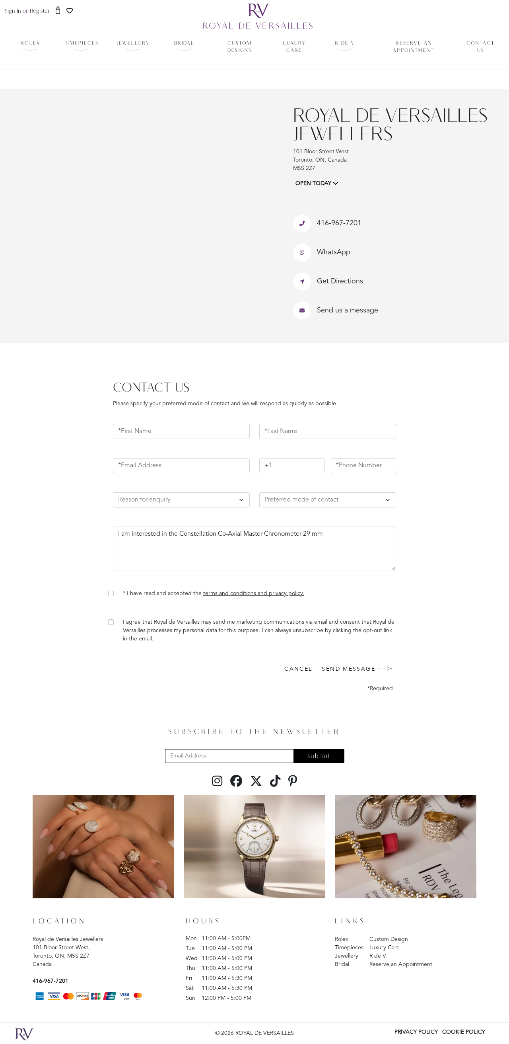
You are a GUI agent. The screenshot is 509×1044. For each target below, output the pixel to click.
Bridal (342, 964)
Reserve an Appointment (400, 964)
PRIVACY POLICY (416, 1032)
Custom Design (388, 939)
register (40, 11)
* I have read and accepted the (213, 593)
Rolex (341, 939)
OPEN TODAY (314, 183)
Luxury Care (384, 947)
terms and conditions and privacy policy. (253, 593)
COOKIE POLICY (463, 1032)
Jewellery (346, 956)
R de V (377, 956)
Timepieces (349, 947)
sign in (13, 11)
